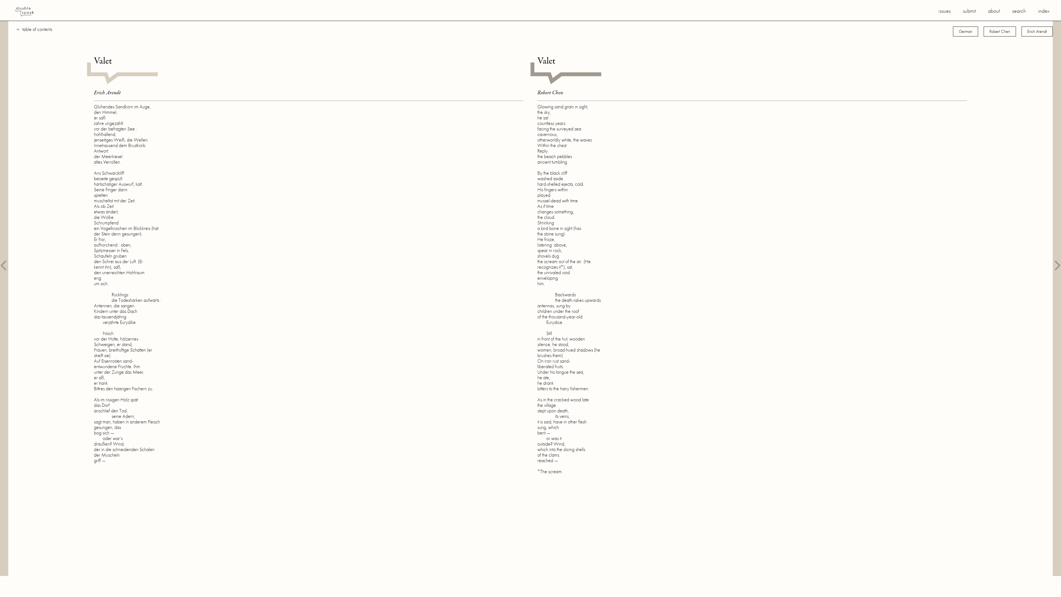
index (1043, 10)
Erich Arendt (1037, 31)
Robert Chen (999, 31)
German (965, 31)
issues (945, 10)
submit (969, 10)
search (1019, 10)
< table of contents (34, 29)
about (994, 10)
